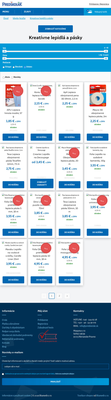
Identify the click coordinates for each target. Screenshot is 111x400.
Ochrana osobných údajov (64, 373)
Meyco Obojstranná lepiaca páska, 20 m (69, 159)
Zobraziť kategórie (55, 29)
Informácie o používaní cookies (16, 395)
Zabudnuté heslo (45, 327)
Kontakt (6, 342)
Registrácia (43, 323)
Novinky (17, 76)
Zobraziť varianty (42, 183)
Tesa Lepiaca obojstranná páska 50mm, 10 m (69, 206)
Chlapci (8, 66)
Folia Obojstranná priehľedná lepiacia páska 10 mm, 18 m (41, 254)
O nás (4, 319)
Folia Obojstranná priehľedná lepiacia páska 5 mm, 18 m (13, 206)
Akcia (7, 76)
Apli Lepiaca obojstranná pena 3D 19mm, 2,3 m (70, 95)
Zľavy (27, 11)
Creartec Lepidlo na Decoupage (41, 156)
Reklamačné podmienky (13, 338)
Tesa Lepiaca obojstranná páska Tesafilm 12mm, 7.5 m (13, 159)
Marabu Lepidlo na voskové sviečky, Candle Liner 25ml (13, 254)
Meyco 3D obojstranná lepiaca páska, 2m (98, 113)
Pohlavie (6, 62)
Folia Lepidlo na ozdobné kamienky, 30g (98, 157)
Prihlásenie (43, 319)
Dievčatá (19, 66)
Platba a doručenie (10, 323)
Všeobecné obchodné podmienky (17, 335)
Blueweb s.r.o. (102, 395)
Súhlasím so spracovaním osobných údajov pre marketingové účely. (39, 373)
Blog (4, 346)
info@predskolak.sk (89, 325)
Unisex (29, 66)
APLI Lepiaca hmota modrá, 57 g (13, 113)
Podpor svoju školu (11, 331)
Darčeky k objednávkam (13, 327)
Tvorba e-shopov (85, 395)
